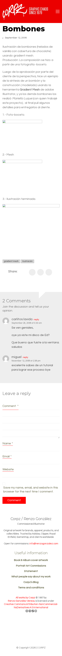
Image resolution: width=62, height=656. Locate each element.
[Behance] (18, 635)
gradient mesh (11, 261)
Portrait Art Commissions (31, 565)
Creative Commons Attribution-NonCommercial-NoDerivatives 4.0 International (31, 606)
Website (8, 469)
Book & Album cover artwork (31, 560)
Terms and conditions (31, 587)
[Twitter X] (40, 272)
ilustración (27, 261)
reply (36, 319)
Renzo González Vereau (21, 601)
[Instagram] (43, 635)
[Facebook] (32, 272)
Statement (31, 571)
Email (7, 456)
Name (7, 443)
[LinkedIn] (48, 272)
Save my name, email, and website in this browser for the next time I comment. (30, 489)
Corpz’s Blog (31, 582)
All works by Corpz (25, 597)
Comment (10, 406)
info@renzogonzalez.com (43, 543)
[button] (58, 11)
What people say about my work (31, 576)
